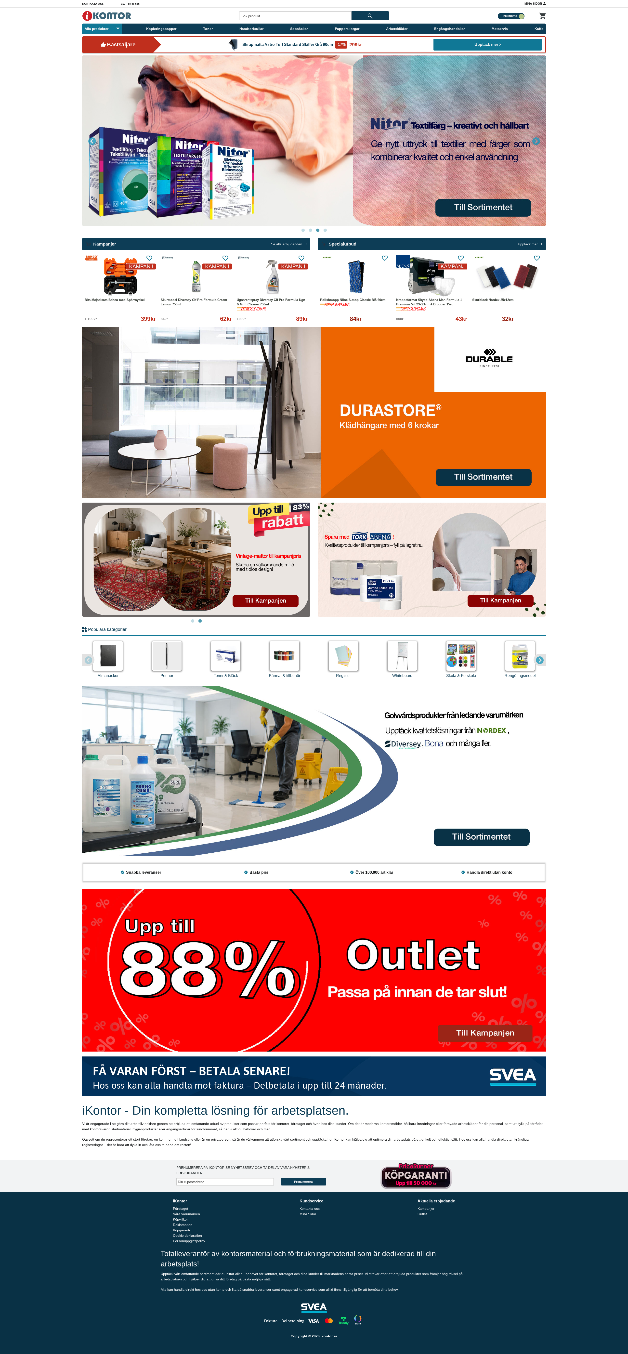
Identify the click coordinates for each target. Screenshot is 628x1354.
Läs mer (143, 286)
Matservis (500, 29)
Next (536, 141)
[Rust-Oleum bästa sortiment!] (314, 140)
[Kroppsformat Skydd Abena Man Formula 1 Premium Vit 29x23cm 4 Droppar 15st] (431, 277)
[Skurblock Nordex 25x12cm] (507, 277)
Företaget (180, 1209)
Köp (337, 286)
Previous (92, 141)
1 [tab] (303, 230)
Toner (208, 29)
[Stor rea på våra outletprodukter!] (314, 970)
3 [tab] (317, 230)
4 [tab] (325, 230)
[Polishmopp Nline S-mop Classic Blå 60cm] (355, 277)
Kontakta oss (93, 3)
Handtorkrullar (251, 29)
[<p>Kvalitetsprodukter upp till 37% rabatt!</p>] (432, 559)
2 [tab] (310, 230)
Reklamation (182, 1225)
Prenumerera (303, 1182)
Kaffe (539, 29)
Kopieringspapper (161, 29)
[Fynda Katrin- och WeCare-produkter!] (196, 560)
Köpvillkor (180, 1219)
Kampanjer (426, 1209)
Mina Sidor (533, 3)
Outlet (422, 1214)
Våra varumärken (186, 1214)
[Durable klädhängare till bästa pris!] (314, 412)
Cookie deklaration (187, 1235)
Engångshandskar (449, 29)
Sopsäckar (299, 29)
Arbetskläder (396, 29)
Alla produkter (96, 29)
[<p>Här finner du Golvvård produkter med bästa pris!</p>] (314, 771)
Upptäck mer (486, 44)
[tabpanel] (314, 140)
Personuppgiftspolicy (189, 1241)
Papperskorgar (347, 29)
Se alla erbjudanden (287, 244)
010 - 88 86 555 (130, 3)
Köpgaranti (181, 1230)
